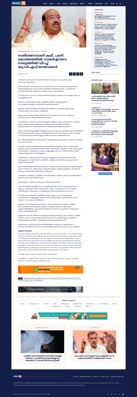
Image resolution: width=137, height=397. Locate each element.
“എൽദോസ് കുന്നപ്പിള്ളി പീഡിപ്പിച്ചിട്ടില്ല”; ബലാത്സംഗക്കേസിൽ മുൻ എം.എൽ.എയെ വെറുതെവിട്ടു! (105, 17)
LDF (75, 278)
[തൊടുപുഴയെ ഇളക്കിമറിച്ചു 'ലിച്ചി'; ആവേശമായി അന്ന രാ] (105, 157)
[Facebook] (70, 74)
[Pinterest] (77, 74)
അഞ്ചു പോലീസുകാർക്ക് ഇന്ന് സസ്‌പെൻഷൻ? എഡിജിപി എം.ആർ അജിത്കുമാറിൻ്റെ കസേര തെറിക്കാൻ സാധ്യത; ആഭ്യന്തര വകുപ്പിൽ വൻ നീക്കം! (105, 37)
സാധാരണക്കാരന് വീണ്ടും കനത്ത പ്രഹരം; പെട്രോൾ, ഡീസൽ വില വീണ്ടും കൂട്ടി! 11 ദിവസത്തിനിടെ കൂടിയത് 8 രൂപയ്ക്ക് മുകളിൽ (106, 27)
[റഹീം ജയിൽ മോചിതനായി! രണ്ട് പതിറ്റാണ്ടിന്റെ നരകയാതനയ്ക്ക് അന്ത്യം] (105, 88)
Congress (54, 278)
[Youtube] (123, 394)
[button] (120, 4)
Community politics (43, 278)
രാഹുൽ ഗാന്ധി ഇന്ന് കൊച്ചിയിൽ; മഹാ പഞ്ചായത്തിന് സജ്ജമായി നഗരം (95, 357)
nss (79, 278)
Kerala (93, 103)
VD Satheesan (38, 280)
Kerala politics (67, 278)
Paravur (21, 280)
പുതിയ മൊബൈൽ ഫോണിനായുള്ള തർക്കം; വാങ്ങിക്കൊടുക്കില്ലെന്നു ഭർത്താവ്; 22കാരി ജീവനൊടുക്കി (42, 358)
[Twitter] (74, 74)
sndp (26, 280)
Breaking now (24, 51)
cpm (60, 278)
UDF (31, 280)
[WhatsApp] (81, 74)
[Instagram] (111, 394)
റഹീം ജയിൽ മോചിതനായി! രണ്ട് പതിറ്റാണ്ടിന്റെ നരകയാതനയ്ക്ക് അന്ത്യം (103, 98)
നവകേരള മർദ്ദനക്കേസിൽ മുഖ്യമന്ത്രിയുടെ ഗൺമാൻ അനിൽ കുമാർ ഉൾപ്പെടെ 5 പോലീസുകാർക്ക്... (104, 122)
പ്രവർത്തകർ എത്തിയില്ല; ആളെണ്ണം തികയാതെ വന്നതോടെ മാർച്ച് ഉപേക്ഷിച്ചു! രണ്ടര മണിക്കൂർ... (104, 132)
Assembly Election (29, 278)
